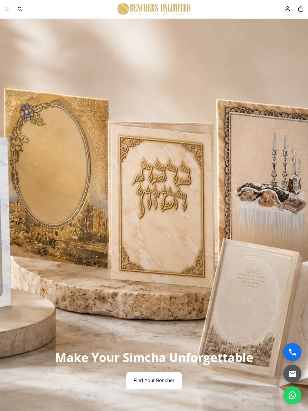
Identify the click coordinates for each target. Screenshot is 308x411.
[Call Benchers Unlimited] (292, 352)
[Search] (19, 9)
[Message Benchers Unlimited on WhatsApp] (292, 395)
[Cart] (300, 9)
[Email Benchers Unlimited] (292, 374)
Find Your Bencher (154, 380)
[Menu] (7, 9)
